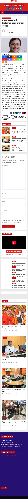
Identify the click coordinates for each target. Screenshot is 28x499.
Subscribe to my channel (14, 251)
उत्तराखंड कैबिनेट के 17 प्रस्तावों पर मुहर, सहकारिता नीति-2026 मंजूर (18, 271)
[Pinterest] (4, 59)
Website (4, 210)
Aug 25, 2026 (15, 141)
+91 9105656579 (9, 442)
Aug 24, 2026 (6, 425)
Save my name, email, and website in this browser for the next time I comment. (13, 221)
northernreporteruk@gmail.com (13, 444)
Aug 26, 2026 (15, 133)
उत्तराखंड (4, 18)
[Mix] (14, 59)
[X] (9, 56)
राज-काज (8, 18)
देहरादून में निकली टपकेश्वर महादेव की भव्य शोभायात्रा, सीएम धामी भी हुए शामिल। (19, 131)
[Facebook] (4, 56)
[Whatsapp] (19, 59)
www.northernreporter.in (13, 446)
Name (4, 193)
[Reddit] (14, 56)
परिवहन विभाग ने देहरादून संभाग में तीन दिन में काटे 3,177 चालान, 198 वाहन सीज (18, 282)
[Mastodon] (9, 59)
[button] (25, 12)
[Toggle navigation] (22, 12)
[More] (4, 62)
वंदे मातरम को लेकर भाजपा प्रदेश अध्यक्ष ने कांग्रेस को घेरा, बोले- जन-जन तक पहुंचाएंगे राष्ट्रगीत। (18, 287)
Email (4, 201)
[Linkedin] (19, 56)
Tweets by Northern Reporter (9, 456)
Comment (5, 165)
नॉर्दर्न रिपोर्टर (11, 30)
